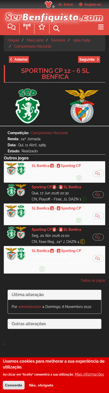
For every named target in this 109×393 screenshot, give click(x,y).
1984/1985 (81, 40)
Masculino (35, 40)
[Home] (52, 15)
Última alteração (28, 294)
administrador (29, 307)
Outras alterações (29, 323)
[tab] (54, 295)
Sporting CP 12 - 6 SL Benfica (55, 73)
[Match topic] (98, 173)
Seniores (58, 40)
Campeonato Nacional (32, 46)
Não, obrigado (41, 385)
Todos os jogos (93, 280)
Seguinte (87, 59)
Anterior (21, 59)
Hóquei (13, 40)
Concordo (13, 385)
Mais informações (89, 374)
